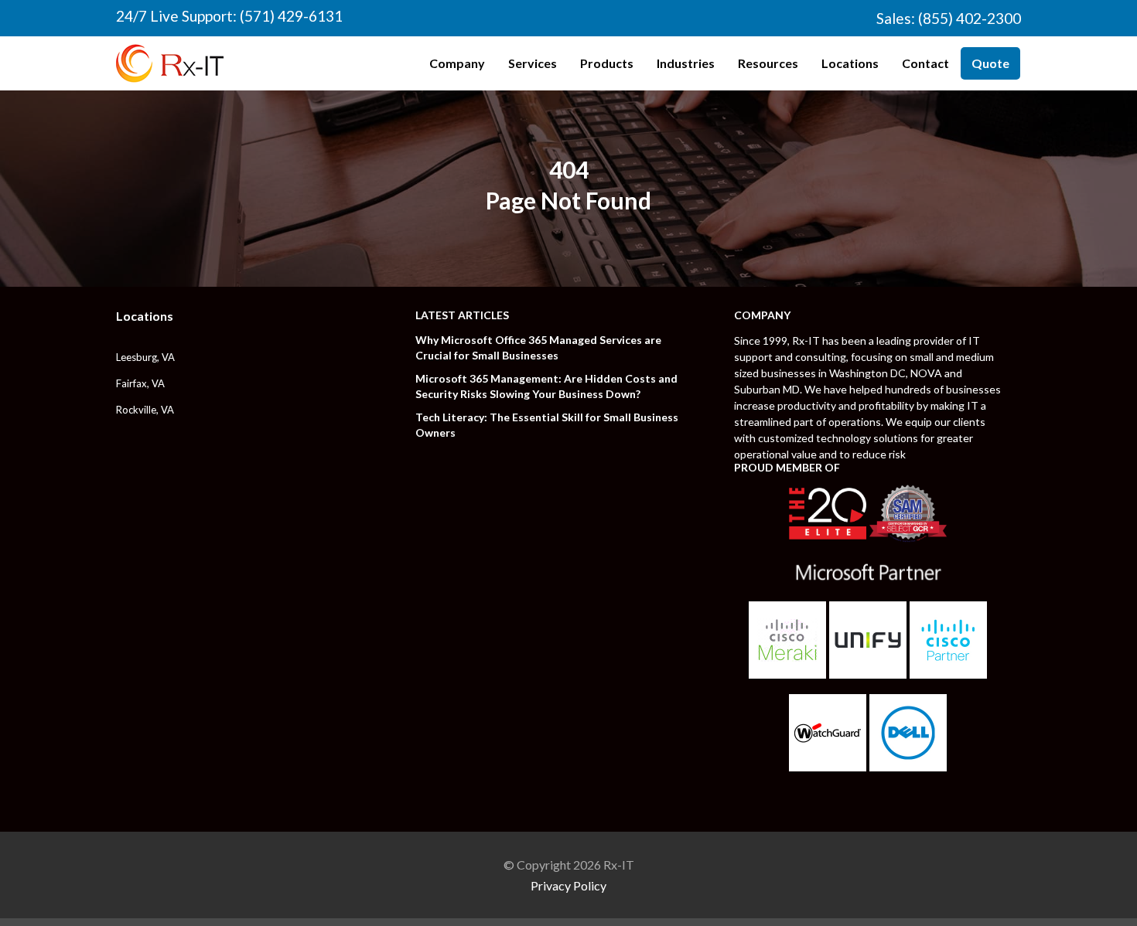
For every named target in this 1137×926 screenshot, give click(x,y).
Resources (768, 63)
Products (606, 63)
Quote (990, 63)
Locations (850, 63)
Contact (925, 63)
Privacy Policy (568, 885)
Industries (686, 63)
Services (532, 63)
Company (457, 63)
